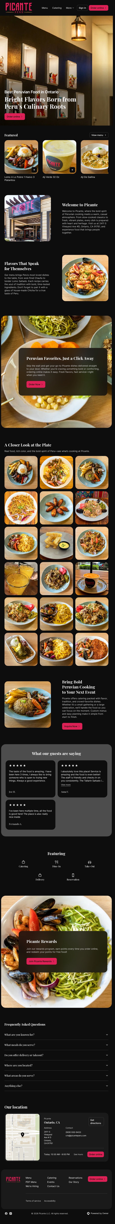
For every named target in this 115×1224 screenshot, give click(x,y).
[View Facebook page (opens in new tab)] (6, 1213)
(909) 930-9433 (73, 1132)
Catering (57, 7)
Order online (95, 1154)
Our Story (74, 1182)
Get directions (95, 1122)
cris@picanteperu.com (76, 1135)
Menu (45, 7)
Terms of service (33, 1201)
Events (50, 1182)
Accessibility (50, 1201)
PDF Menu (31, 1182)
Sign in (82, 7)
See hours (78, 1154)
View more (66, 784)
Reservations (75, 1177)
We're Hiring (32, 1186)
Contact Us (53, 1186)
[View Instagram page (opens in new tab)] (10, 1213)
